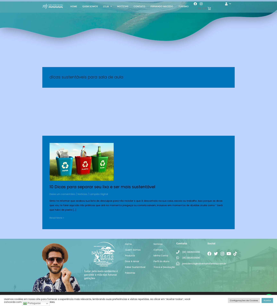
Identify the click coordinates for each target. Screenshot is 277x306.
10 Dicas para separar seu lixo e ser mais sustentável (102, 187)
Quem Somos (90, 6)
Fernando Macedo (162, 6)
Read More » (57, 217)
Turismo (183, 6)
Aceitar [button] (267, 300)
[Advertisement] (138, 111)
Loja (106, 6)
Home (73, 6)
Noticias (82, 194)
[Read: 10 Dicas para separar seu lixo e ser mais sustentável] (82, 161)
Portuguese (34, 303)
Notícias (122, 6)
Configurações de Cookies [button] (244, 300)
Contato (139, 6)
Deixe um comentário (62, 194)
